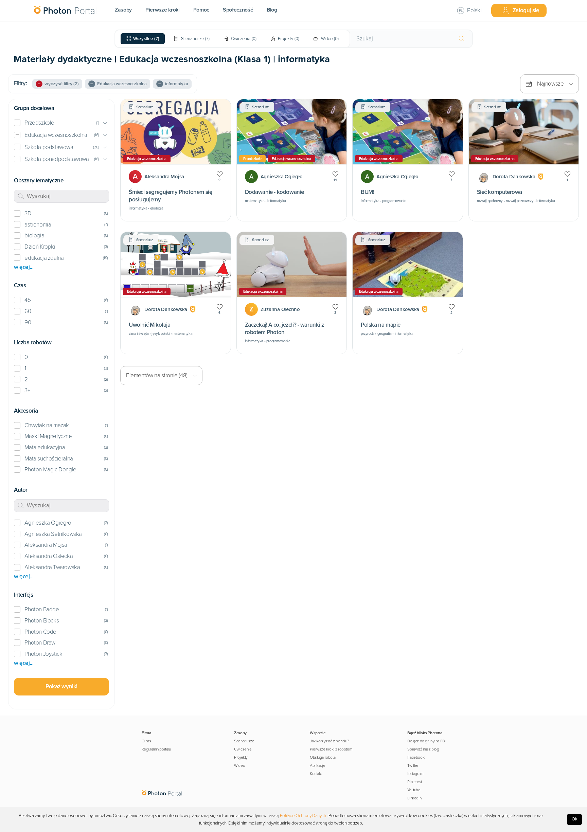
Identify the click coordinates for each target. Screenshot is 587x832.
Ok (574, 819)
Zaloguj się (526, 10)
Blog (272, 9)
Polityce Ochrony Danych (303, 815)
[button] (61, 123)
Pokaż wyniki (61, 686)
